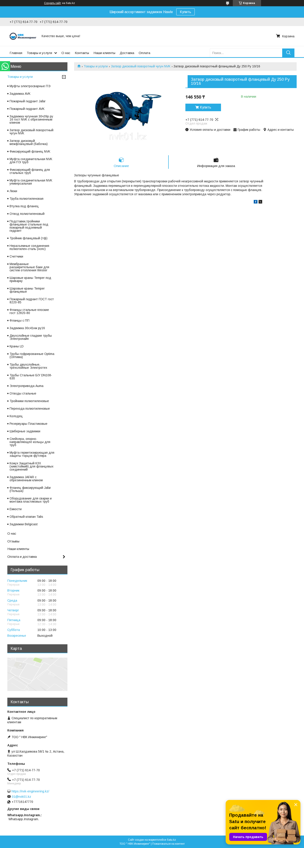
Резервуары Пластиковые (28, 423)
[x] (260, 202)
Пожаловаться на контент (168, 843)
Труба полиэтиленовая (26, 198)
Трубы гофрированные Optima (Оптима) (32, 355)
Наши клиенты (104, 53)
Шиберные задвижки (25, 431)
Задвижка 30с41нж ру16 (27, 328)
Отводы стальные (23, 393)
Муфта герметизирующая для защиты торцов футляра (32, 454)
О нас (65, 53)
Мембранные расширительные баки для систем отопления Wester (29, 267)
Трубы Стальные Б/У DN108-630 (31, 376)
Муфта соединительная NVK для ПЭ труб (31, 160)
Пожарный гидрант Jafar (28, 101)
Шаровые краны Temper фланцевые (27, 290)
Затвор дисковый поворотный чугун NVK (140, 66)
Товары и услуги (39, 53)
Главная (16, 53)
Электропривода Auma (26, 386)
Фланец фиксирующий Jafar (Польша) (30, 489)
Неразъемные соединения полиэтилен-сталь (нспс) (29, 247)
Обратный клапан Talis (26, 516)
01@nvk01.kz (21, 796)
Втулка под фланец (24, 206)
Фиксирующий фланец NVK (30, 151)
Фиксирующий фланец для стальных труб (30, 171)
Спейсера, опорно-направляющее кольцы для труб (30, 442)
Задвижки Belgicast (24, 524)
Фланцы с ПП (19, 320)
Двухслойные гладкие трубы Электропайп (31, 337)
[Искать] (288, 52)
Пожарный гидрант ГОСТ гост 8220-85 (32, 300)
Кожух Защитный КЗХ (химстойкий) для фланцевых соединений (31, 466)
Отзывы (13, 541)
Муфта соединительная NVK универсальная (31, 182)
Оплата (144, 53)
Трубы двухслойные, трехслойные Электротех (28, 366)
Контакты (82, 53)
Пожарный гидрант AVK (27, 109)
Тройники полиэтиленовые (29, 401)
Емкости (16, 509)
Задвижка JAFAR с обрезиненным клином (26, 478)
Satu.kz (171, 839)
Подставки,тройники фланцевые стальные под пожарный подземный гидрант (29, 226)
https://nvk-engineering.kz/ (30, 791)
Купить (185, 12)
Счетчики (16, 256)
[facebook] (255, 202)
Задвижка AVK (20, 93)
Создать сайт (52, 3)
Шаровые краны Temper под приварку (30, 279)
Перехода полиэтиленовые (30, 408)
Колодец (16, 416)
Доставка (127, 53)
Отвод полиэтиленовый (27, 214)
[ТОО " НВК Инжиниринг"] (23, 36)
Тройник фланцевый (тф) (28, 238)
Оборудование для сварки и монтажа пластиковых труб (31, 500)
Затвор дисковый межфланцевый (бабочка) (29, 142)
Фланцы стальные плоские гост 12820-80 (29, 311)
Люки (13, 191)
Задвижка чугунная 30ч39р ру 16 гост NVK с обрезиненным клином (31, 119)
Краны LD (17, 346)
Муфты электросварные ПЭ (30, 86)
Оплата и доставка (22, 556)
